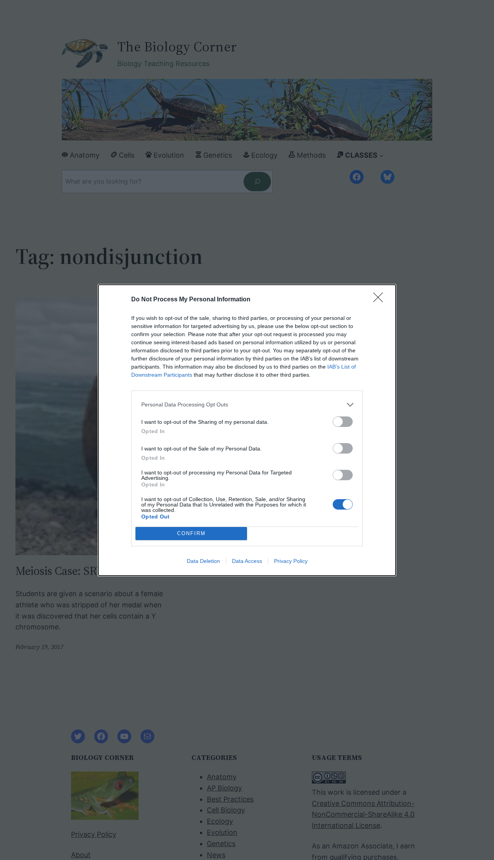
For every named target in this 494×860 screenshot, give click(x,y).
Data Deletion (203, 561)
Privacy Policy (291, 561)
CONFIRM (191, 533)
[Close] (380, 299)
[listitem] (247, 405)
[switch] (343, 421)
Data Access (247, 561)
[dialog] (247, 430)
